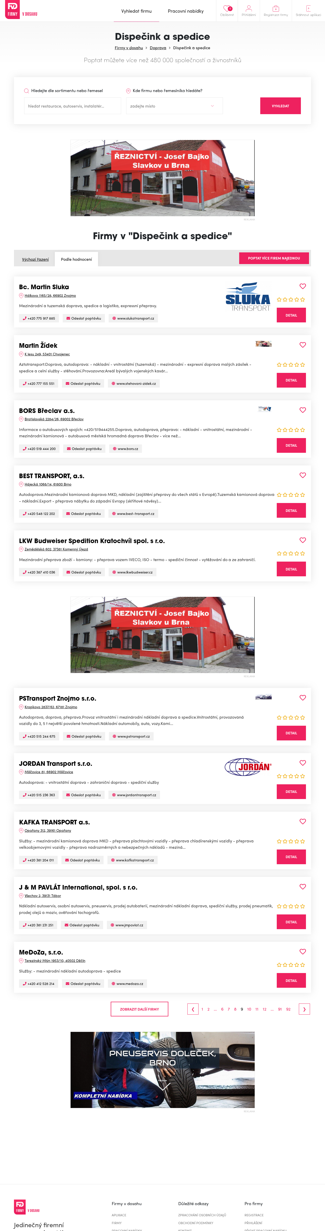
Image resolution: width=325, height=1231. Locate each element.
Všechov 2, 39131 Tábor (43, 895)
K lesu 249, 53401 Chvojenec (47, 353)
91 (280, 1009)
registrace (254, 1214)
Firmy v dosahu (129, 47)
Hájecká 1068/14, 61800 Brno (48, 484)
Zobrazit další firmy (139, 1009)
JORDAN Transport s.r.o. (55, 764)
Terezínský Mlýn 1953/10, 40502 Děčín (55, 960)
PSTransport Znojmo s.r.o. (57, 699)
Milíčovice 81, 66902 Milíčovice (49, 771)
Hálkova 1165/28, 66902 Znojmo (50, 295)
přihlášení (253, 1222)
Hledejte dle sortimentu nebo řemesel (66, 90)
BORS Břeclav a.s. (47, 411)
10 (249, 1009)
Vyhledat (280, 105)
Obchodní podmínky (195, 1222)
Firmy (117, 1222)
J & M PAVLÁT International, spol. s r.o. (78, 888)
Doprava (158, 47)
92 (288, 1009)
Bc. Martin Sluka (44, 288)
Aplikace (119, 1214)
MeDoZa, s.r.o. (41, 953)
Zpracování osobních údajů (202, 1214)
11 (256, 1009)
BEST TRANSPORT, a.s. (52, 477)
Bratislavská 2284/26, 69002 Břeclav (54, 418)
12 (264, 1009)
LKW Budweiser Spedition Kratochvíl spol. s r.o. (92, 542)
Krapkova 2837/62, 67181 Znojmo (51, 706)
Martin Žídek (38, 346)
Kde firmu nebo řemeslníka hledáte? (167, 90)
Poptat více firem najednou (274, 258)
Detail (291, 315)
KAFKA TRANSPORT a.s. (54, 823)
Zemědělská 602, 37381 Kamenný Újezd (56, 548)
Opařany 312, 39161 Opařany (48, 830)
